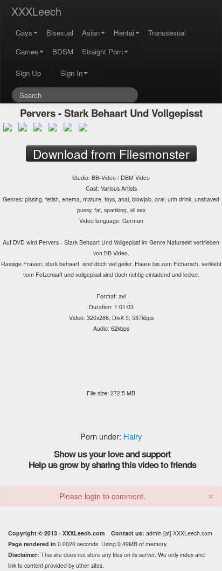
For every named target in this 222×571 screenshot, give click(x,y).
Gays (24, 32)
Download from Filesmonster (111, 140)
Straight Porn (102, 51)
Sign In (71, 73)
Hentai (124, 32)
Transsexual (167, 32)
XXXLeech (36, 11)
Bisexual (59, 32)
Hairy (132, 436)
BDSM (62, 51)
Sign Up (28, 73)
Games (27, 51)
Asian (91, 32)
